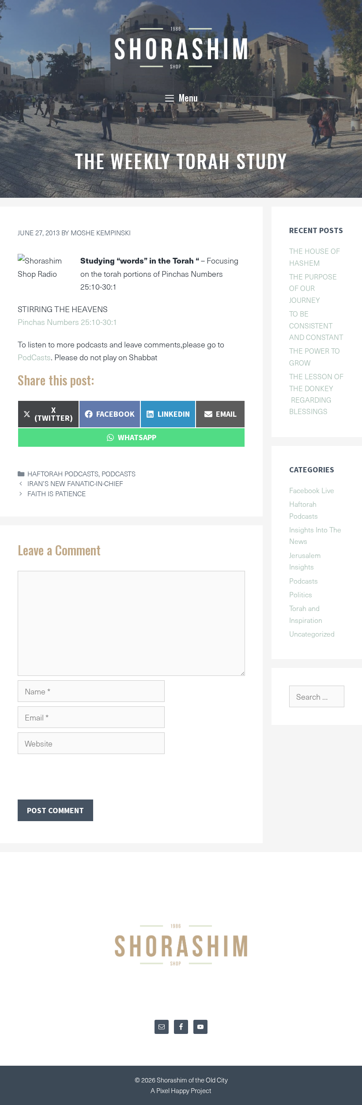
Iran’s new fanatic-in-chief (75, 483)
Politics (300, 594)
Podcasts (119, 473)
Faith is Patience (56, 493)
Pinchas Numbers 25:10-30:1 (67, 322)
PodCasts (34, 357)
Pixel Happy (173, 1090)
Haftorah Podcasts (62, 473)
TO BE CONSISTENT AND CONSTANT (316, 325)
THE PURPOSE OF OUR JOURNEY (313, 288)
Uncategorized (312, 633)
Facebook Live (311, 490)
